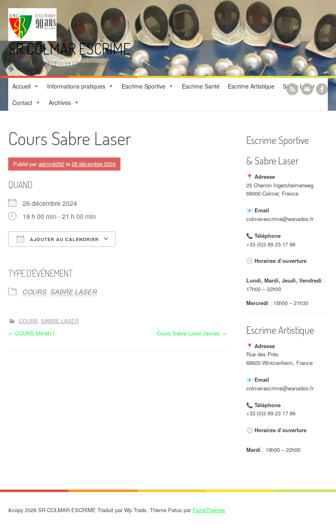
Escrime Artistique (251, 86)
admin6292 (51, 164)
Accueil (21, 86)
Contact (22, 102)
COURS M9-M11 (31, 333)
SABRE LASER (73, 291)
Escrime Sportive (144, 86)
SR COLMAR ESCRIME (69, 48)
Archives (60, 102)
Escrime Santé (201, 86)
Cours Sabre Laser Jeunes (192, 333)
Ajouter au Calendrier (63, 239)
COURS (35, 291)
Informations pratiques (76, 86)
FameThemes (209, 510)
